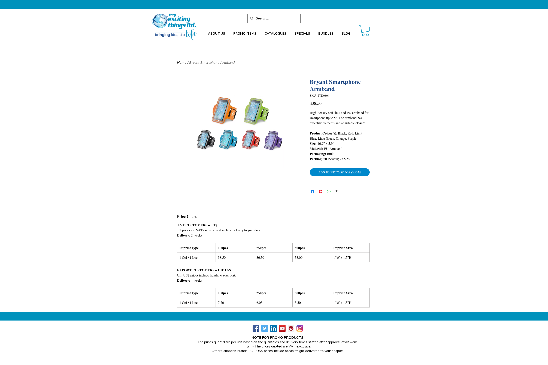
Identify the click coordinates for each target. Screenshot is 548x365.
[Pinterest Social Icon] (291, 328)
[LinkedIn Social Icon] (273, 328)
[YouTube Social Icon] (282, 328)
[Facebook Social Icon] (256, 328)
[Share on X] (337, 191)
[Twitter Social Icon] (264, 328)
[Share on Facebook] (312, 191)
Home (181, 62)
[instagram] (299, 328)
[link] (365, 30)
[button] (216, 34)
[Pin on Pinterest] (320, 191)
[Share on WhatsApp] (328, 191)
